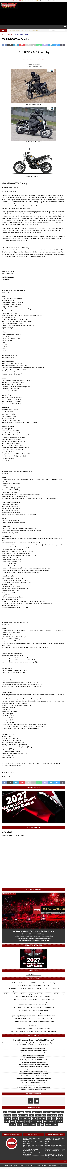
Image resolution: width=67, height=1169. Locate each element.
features (38, 1115)
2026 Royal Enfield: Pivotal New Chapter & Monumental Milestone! (33, 1080)
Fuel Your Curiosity (33, 1035)
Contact (54, 0)
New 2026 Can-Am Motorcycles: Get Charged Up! (33, 1085)
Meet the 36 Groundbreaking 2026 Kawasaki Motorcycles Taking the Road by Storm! (33, 1078)
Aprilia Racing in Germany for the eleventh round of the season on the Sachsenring (33, 1016)
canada (46, 1112)
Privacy (45, 0)
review (12, 1121)
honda (60, 1115)
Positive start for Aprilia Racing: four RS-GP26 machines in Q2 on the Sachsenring (33, 983)
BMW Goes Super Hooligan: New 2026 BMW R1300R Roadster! (33, 1059)
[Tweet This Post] (10, 45)
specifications (20, 1121)
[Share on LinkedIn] (16, 45)
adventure (20, 1112)
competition (53, 1112)
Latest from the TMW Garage (33, 889)
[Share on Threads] (62, 45)
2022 (5, 1112)
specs (27, 1121)
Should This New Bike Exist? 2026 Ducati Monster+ (33, 1055)
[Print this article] (33, 45)
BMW (40, 1112)
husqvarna (7, 1118)
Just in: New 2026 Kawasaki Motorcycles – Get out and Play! (33, 1089)
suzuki (19, 1124)
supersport (13, 1124)
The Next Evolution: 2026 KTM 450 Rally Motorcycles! (33, 1082)
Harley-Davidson (52, 1115)
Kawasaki (15, 1118)
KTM (21, 1118)
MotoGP (34, 1118)
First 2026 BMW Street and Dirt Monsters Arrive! (34, 1057)
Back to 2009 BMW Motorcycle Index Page (33, 59)
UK (38, 1124)
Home (3, 34)
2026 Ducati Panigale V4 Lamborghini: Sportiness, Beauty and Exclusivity (33, 1066)
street (45, 1121)
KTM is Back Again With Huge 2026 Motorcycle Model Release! (33, 1071)
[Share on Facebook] (4, 45)
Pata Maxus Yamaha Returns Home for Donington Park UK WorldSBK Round (33, 1021)
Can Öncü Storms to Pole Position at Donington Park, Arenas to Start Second (33, 999)
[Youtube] (36, 1101)
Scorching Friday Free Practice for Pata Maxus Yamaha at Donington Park (33, 996)
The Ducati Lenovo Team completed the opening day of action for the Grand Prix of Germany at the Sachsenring (33, 994)
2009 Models (10, 34)
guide (43, 1115)
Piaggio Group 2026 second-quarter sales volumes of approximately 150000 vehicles (33, 991)
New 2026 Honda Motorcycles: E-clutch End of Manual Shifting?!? (33, 1050)
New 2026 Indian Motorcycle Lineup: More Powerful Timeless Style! (33, 1064)
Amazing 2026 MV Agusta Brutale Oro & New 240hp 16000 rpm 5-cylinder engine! (33, 1087)
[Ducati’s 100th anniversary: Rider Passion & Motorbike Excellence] (33, 927)
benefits (35, 1112)
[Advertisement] (42, 13)
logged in (11, 835)
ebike (19, 1115)
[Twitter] (30, 1101)
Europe (31, 1115)
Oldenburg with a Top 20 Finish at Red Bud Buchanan (33, 1010)
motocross (27, 1118)
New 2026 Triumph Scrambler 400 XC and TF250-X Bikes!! (34, 1062)
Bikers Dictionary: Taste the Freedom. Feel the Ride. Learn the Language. (34, 938)
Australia (27, 1112)
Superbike (51, 1121)
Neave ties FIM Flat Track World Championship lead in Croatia (33, 1028)
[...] (49, 1044)
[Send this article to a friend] (28, 45)
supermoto (59, 1121)
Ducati (14, 1115)
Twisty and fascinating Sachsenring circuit (33, 1013)
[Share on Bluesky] (57, 45)
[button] (65, 27)
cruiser (61, 1112)
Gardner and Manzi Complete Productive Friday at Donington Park (33, 1002)
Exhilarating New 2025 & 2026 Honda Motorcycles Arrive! (33, 1048)
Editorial (50, 0)
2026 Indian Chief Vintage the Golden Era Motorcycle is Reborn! (31, 1153)
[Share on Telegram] (51, 45)
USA (42, 1124)
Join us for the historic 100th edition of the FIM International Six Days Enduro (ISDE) (33, 1031)
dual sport (7, 1115)
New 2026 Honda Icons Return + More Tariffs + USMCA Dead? (33, 1040)
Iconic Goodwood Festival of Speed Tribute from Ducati (33, 1004)
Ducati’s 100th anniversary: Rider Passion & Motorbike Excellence (33, 931)
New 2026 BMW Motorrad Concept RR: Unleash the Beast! (33, 1075)
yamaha (55, 1124)
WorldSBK (48, 1124)
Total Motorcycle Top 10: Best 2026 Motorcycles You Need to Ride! (30, 1150)
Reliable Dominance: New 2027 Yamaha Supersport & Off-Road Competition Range (34, 936)
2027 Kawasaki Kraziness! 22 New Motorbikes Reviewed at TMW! (34, 940)
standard (38, 1121)
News (53, 1118)
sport (32, 1121)
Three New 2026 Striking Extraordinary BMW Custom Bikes (33, 1053)
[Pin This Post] (22, 45)
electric (25, 1115)
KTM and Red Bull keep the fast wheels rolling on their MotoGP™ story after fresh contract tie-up (33, 988)
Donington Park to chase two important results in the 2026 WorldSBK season (33, 1007)
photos (6, 1121)
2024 (14, 1112)
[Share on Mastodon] (45, 45)
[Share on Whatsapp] (39, 45)
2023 (9, 1112)
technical (26, 1124)
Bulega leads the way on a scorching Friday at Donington (33, 985)
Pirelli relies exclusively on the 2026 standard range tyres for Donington (33, 1018)
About (41, 0)
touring (33, 1124)
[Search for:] (57, 30)
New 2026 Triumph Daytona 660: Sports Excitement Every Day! (33, 1069)
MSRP (49, 1118)
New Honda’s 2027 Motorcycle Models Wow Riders (34, 934)
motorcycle (42, 1118)
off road (59, 1118)
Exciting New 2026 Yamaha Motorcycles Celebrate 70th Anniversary (33, 1073)
